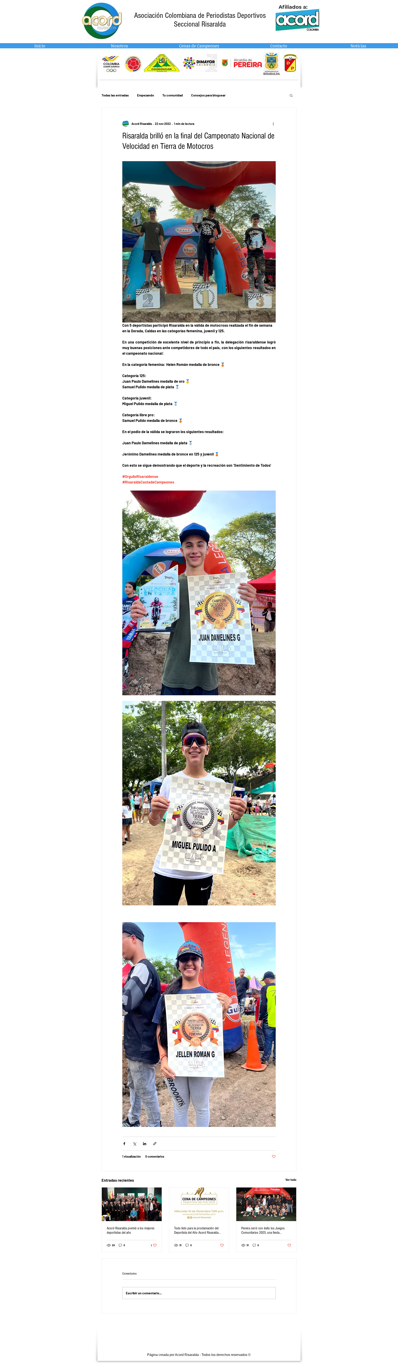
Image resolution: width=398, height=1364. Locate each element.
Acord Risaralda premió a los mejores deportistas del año (130, 1230)
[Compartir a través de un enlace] (155, 1144)
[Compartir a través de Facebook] (124, 1144)
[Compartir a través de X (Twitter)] (134, 1144)
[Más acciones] (273, 123)
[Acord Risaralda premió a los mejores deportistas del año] (132, 1204)
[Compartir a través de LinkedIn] (145, 1144)
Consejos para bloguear (208, 95)
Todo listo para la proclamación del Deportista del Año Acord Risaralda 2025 (196, 1230)
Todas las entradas (115, 95)
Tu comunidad (172, 95)
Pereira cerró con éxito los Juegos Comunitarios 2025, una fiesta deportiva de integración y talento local (265, 1230)
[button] (291, 95)
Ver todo (290, 1179)
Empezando (145, 95)
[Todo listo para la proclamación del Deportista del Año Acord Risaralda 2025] (199, 1204)
